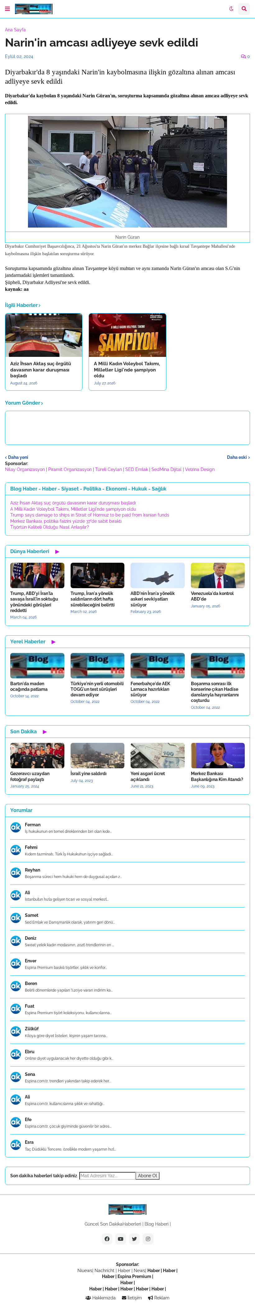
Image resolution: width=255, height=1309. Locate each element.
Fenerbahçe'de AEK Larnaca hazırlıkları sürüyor (150, 689)
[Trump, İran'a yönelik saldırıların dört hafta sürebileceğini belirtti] (98, 575)
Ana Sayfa (15, 30)
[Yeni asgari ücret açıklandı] (158, 755)
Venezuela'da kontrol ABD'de (212, 596)
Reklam (161, 1297)
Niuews (84, 1270)
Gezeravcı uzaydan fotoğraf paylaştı (29, 776)
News (139, 1270)
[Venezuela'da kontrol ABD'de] (218, 575)
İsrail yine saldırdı (89, 773)
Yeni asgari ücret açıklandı (148, 776)
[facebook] (107, 1239)
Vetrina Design (200, 469)
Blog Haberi (157, 1224)
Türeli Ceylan (108, 469)
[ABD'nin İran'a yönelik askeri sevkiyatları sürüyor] (158, 575)
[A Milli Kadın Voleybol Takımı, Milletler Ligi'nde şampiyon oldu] (127, 335)
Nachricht (105, 1270)
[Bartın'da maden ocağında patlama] (37, 665)
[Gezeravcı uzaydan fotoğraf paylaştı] (37, 755)
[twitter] (134, 1239)
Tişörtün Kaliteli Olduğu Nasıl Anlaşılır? (49, 527)
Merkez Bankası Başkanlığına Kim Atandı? (217, 776)
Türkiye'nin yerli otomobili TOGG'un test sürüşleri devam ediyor (97, 689)
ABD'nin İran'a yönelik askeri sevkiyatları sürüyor (153, 599)
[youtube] (120, 1239)
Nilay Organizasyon (25, 469)
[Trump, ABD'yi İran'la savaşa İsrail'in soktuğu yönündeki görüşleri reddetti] (37, 575)
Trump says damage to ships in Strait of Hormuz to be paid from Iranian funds (89, 515)
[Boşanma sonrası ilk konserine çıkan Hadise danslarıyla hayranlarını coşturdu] (218, 665)
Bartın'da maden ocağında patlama (29, 686)
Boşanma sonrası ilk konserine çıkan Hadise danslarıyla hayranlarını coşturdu (215, 692)
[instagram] (148, 1239)
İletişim (134, 1297)
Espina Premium (134, 1276)
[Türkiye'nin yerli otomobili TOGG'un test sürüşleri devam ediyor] (98, 665)
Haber (125, 1270)
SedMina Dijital (166, 469)
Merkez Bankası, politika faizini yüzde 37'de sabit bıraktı (66, 521)
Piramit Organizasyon (70, 469)
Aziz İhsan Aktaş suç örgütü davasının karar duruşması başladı (40, 370)
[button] (7, 9)
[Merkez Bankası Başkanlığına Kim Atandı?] (218, 755)
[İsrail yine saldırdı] (98, 755)
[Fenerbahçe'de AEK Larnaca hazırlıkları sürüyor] (158, 665)
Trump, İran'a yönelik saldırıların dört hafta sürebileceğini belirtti (93, 599)
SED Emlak (136, 469)
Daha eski (237, 457)
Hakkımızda (103, 1297)
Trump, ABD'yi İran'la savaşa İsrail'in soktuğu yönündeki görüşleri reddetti (34, 602)
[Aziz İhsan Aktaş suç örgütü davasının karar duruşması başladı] (43, 335)
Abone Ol (147, 1175)
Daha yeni (18, 457)
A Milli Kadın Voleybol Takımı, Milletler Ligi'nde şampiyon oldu (127, 370)
